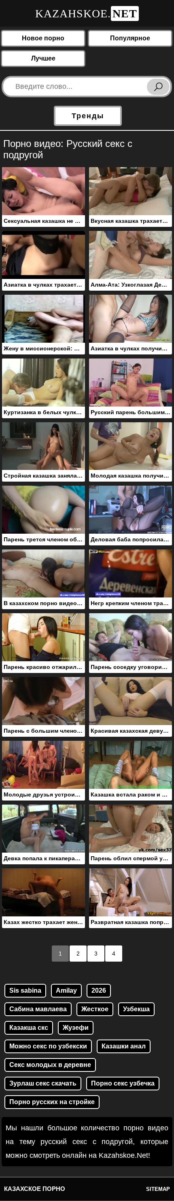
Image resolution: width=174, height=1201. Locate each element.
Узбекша (136, 1009)
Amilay (66, 990)
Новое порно (43, 38)
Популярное (130, 38)
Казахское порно (34, 1188)
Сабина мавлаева (38, 1009)
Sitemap (158, 1189)
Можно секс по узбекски (48, 1046)
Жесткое (94, 1009)
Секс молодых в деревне (50, 1064)
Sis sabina (25, 990)
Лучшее (43, 58)
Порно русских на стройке (52, 1101)
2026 (98, 990)
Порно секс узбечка (123, 1083)
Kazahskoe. (86, 13)
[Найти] (158, 87)
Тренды (88, 116)
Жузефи (76, 1027)
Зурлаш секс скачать (42, 1083)
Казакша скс (28, 1027)
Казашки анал (124, 1046)
